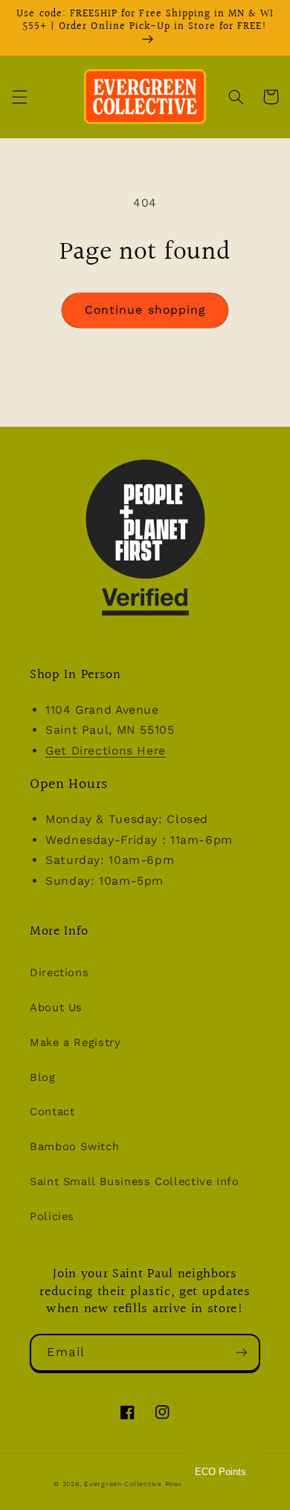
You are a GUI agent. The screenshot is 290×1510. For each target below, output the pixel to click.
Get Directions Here (105, 750)
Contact (52, 1111)
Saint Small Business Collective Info (134, 1181)
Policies (52, 1216)
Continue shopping (145, 310)
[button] (19, 97)
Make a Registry (75, 1042)
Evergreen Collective (124, 1484)
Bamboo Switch (74, 1146)
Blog (43, 1077)
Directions (59, 972)
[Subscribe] (242, 1353)
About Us (56, 1007)
